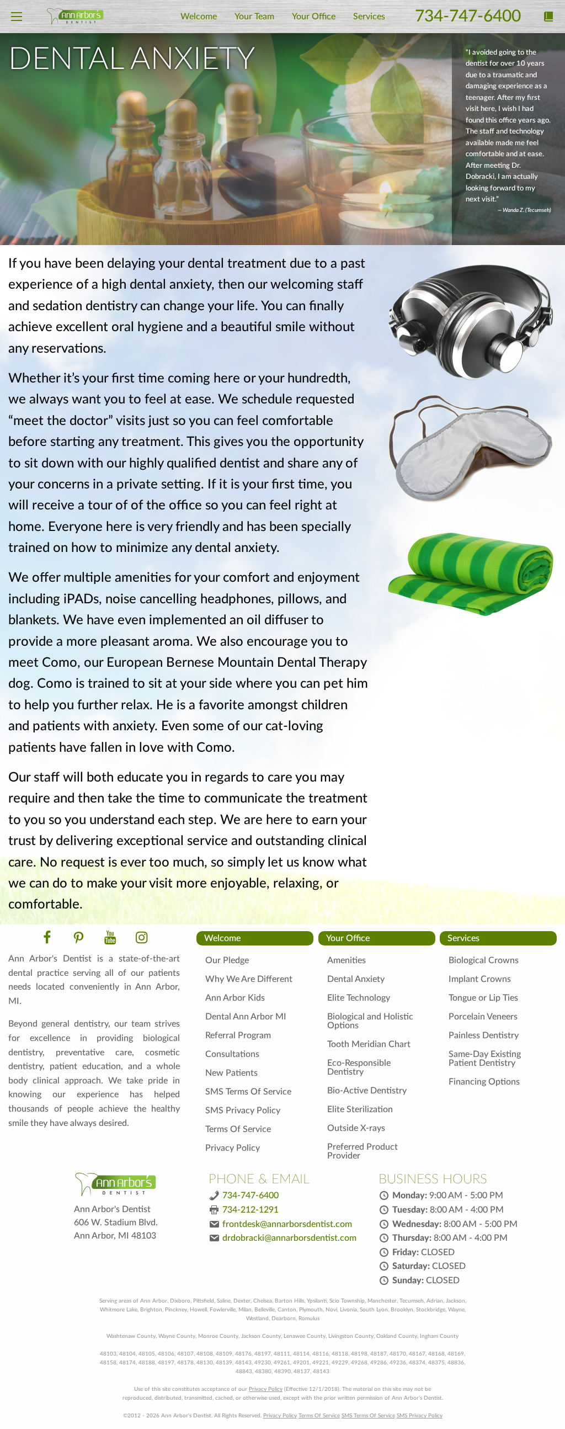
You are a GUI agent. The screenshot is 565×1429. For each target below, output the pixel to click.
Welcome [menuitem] (198, 16)
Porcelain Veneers (483, 1016)
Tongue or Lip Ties (483, 998)
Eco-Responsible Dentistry (359, 1067)
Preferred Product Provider (362, 1151)
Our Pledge (227, 960)
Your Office (348, 938)
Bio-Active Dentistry (367, 1090)
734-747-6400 (468, 16)
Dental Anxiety (356, 979)
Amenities (346, 960)
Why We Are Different (248, 979)
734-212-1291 (250, 1209)
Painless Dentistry (484, 1035)
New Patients (231, 1073)
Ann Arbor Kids (235, 998)
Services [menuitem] (369, 16)
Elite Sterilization (360, 1109)
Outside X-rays (356, 1128)
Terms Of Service (238, 1129)
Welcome (222, 938)
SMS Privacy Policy (242, 1110)
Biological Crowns (484, 960)
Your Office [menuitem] (313, 16)
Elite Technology (358, 998)
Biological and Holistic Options (370, 1021)
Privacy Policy (232, 1148)
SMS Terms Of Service (248, 1091)
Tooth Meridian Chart (369, 1044)
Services (463, 938)
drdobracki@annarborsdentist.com (289, 1238)
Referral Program (238, 1035)
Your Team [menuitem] (254, 16)
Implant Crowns (480, 979)
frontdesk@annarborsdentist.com (287, 1224)
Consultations (232, 1054)
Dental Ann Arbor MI (245, 1016)
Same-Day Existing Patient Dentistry (485, 1058)
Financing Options (484, 1081)
